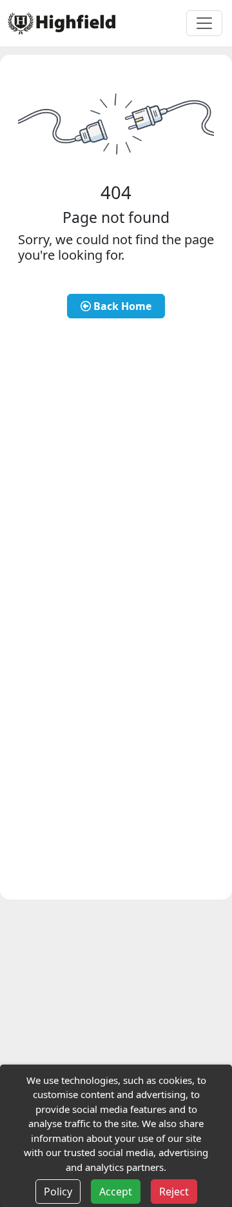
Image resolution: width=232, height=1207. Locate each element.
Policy (58, 1191)
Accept (115, 1191)
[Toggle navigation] (204, 23)
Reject (174, 1191)
